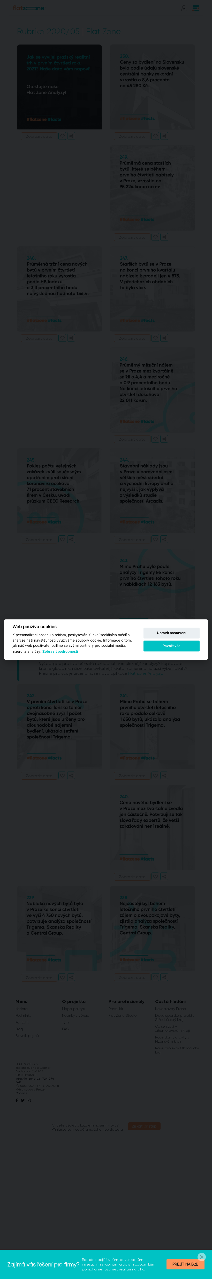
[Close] (202, 1257)
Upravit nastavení (171, 633)
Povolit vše (171, 646)
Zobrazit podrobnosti (60, 652)
